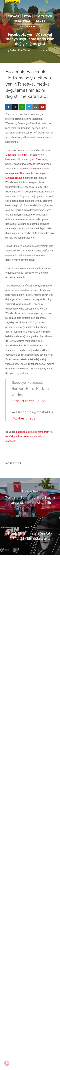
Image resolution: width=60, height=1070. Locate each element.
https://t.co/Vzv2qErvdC (30, 400)
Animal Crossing (21, 173)
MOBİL (27, 16)
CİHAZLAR (13, 16)
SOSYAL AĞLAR (44, 16)
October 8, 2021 (25, 418)
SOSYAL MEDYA (22, 21)
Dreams (40, 159)
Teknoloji (40, 21)
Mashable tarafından (16, 154)
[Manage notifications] (6, 1063)
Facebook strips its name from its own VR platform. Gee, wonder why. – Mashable (29, 436)
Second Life (33, 164)
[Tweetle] (15, 107)
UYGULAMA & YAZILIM (30, 26)
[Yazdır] (35, 107)
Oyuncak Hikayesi (14, 177)
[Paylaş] (8, 107)
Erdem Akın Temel (20, 50)
